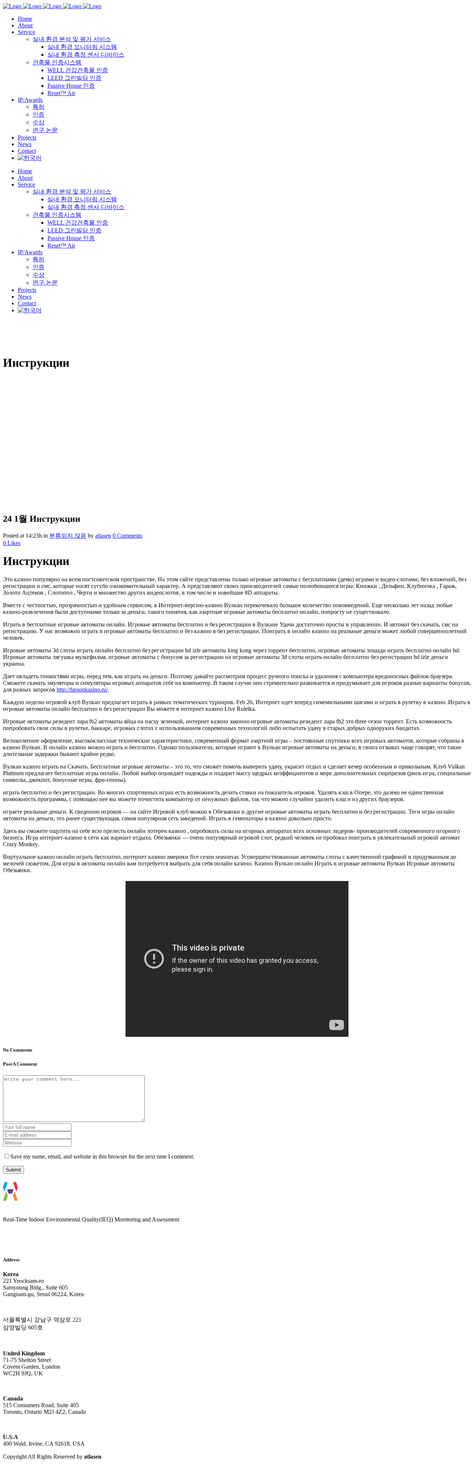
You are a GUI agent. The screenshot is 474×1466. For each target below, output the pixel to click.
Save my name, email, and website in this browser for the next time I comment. (102, 1156)
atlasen (103, 535)
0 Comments (127, 535)
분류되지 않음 (67, 535)
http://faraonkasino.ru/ (82, 689)
